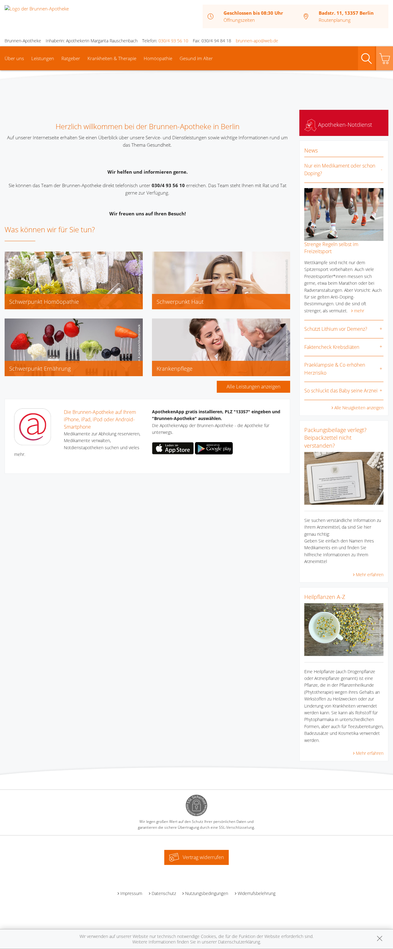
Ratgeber (70, 58)
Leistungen (42, 58)
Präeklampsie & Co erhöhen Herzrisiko (334, 368)
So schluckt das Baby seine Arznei (341, 390)
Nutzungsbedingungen (206, 893)
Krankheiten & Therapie (112, 58)
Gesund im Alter (196, 58)
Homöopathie (158, 58)
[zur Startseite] (37, 8)
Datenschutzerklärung (239, 942)
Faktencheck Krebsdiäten (331, 347)
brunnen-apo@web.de (257, 41)
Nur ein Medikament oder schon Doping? (339, 169)
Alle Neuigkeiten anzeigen (358, 408)
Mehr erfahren (369, 574)
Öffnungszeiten (239, 20)
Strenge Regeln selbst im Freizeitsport (331, 247)
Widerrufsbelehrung (256, 893)
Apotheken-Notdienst (344, 124)
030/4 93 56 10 (173, 41)
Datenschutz (164, 893)
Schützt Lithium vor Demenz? (335, 329)
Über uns (14, 58)
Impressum (131, 893)
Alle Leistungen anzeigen (253, 386)
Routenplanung (335, 20)
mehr (359, 311)
